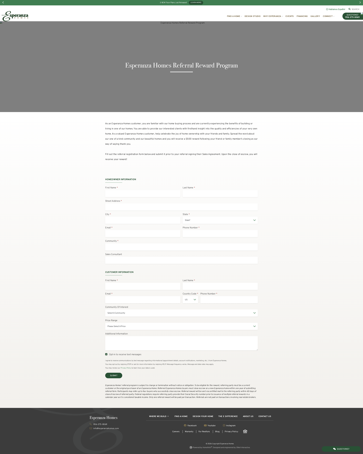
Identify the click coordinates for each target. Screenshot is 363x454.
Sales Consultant (113, 254)
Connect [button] (328, 16)
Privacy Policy (126, 368)
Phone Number (190, 227)
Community (111, 241)
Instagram (231, 425)
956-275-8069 (100, 424)
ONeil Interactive (243, 447)
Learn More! (196, 3)
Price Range (111, 320)
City (107, 214)
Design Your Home (203, 416)
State (185, 214)
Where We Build (158, 416)
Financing (302, 16)
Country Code (189, 293)
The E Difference (228, 416)
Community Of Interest (116, 307)
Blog (217, 431)
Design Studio (252, 16)
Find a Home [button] (233, 16)
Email (108, 227)
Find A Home (181, 416)
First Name (110, 187)
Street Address (112, 201)
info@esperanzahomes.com (106, 428)
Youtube (211, 425)
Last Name (188, 187)
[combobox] (355, 9)
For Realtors (204, 431)
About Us (248, 416)
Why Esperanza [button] (272, 16)
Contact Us (264, 416)
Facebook (192, 425)
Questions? (343, 449)
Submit (113, 375)
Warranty (189, 431)
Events (290, 16)
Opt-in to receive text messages (124, 354)
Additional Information (116, 333)
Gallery (315, 16)
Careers (176, 431)
